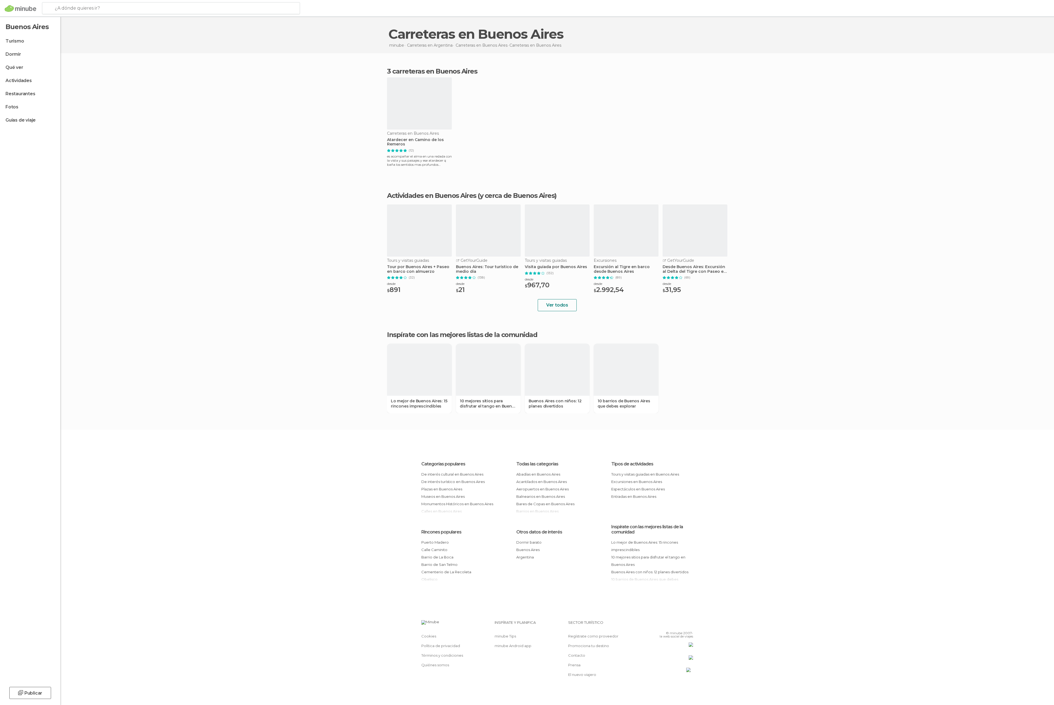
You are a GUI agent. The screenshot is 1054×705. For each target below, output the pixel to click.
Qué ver (14, 67)
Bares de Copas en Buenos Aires (545, 504)
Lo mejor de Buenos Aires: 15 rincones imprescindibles (419, 403)
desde (391, 284)
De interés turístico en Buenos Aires (453, 481)
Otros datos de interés (539, 532)
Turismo (14, 41)
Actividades (18, 80)
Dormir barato (529, 542)
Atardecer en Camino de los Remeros (415, 142)
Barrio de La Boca (437, 557)
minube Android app (513, 646)
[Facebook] (662, 624)
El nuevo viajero (582, 674)
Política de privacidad (440, 646)
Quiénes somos (435, 665)
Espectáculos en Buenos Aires (638, 489)
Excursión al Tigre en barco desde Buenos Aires (622, 269)
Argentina (525, 557)
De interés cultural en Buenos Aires (452, 474)
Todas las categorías (537, 464)
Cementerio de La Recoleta (446, 572)
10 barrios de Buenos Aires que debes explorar (624, 403)
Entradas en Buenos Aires (633, 496)
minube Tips (505, 636)
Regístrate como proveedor (593, 636)
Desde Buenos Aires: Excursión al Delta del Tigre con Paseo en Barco (694, 269)
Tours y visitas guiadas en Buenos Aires (645, 474)
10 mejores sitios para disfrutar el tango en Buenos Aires (488, 403)
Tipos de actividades (632, 464)
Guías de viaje (20, 120)
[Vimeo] (680, 624)
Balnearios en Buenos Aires (540, 496)
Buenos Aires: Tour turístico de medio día (487, 269)
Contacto (576, 655)
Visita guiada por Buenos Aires (556, 267)
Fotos (11, 106)
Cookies (428, 636)
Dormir (13, 54)
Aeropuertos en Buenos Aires (542, 489)
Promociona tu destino (588, 646)
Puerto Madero (435, 542)
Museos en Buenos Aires (443, 496)
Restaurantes (20, 93)
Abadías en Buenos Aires (538, 474)
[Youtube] (689, 624)
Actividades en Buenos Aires (431, 196)
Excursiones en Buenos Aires (636, 481)
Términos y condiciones (442, 655)
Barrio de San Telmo (439, 564)
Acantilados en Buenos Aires (541, 481)
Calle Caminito (434, 549)
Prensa (574, 665)
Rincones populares (441, 532)
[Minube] (20, 8)
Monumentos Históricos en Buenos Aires (457, 504)
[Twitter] (671, 624)
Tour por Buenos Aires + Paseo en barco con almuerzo (418, 269)
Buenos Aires (528, 549)
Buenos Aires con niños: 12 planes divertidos (555, 403)
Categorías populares (443, 464)
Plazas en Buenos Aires (441, 489)
